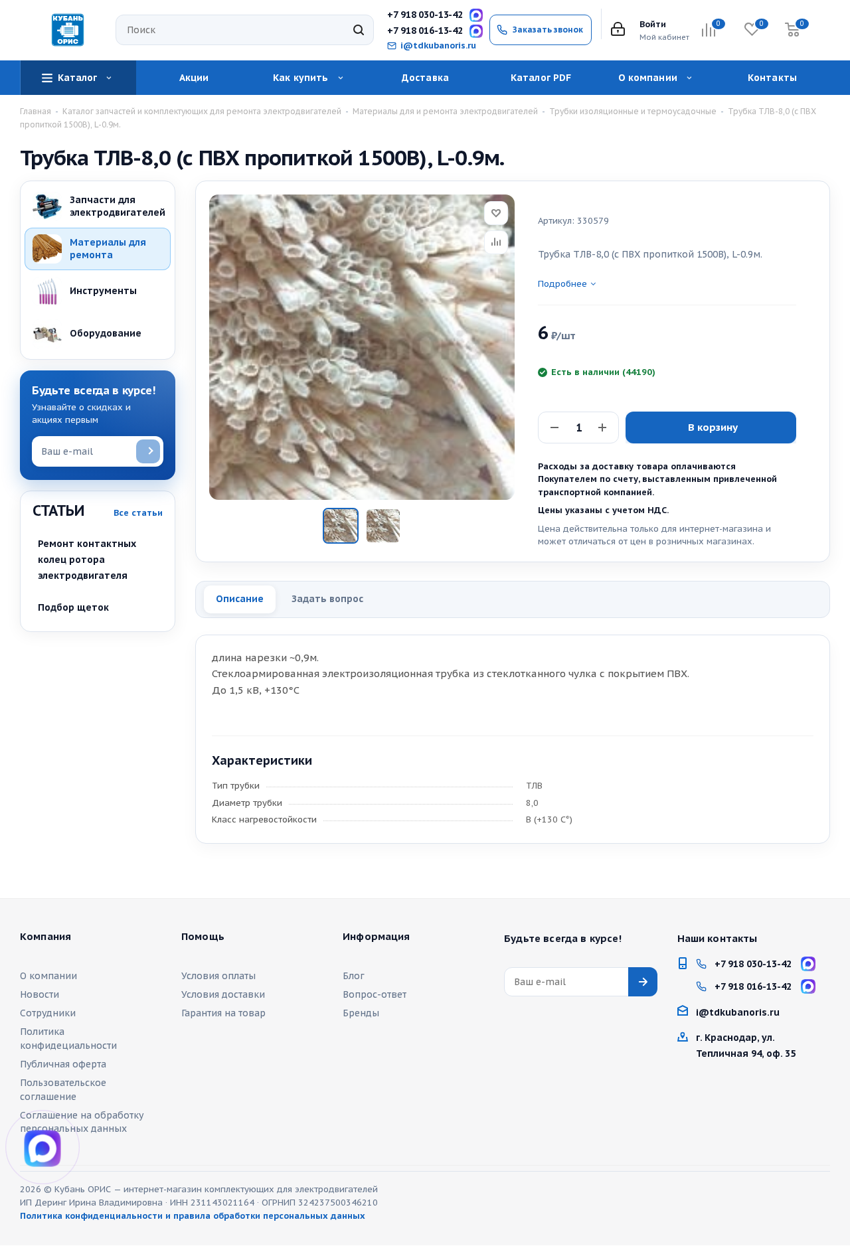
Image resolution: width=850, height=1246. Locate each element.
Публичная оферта (63, 1064)
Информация (376, 937)
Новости (39, 994)
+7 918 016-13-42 (425, 31)
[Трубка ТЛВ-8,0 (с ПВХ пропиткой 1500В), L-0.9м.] (362, 347)
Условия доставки (223, 994)
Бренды (361, 1013)
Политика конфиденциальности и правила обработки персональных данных (192, 1215)
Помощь (202, 937)
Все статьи (138, 512)
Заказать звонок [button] (548, 30)
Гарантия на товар (223, 1013)
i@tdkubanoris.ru (438, 45)
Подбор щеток (73, 607)
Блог (354, 976)
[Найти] (358, 30)
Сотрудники (48, 1013)
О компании (48, 976)
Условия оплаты (218, 976)
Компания (45, 937)
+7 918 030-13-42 (425, 15)
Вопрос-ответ (374, 994)
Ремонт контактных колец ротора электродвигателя (87, 560)
